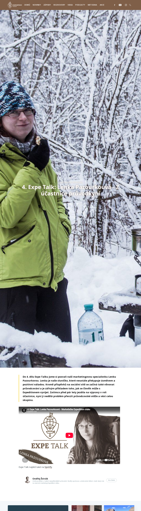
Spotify (48, 467)
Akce (102, 5)
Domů (27, 5)
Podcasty (80, 5)
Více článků (111, 480)
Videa (70, 5)
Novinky (37, 5)
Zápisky (47, 5)
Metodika (92, 5)
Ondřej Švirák (40, 478)
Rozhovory (59, 5)
